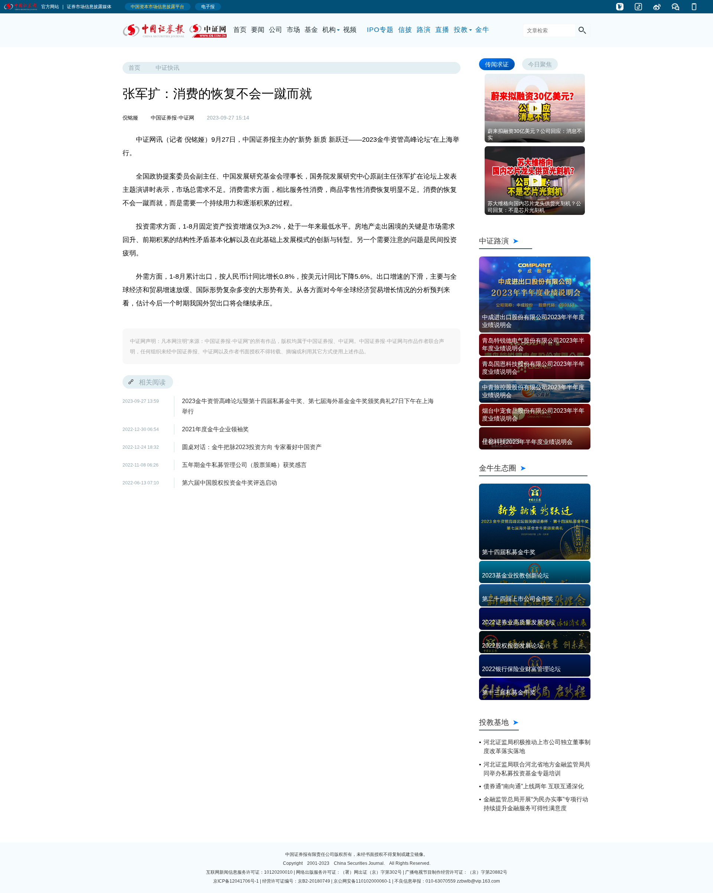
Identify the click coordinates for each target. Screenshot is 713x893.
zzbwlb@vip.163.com (478, 881)
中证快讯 (167, 68)
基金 (311, 29)
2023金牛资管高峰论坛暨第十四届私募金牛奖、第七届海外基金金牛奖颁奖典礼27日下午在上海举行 (308, 406)
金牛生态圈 (533, 468)
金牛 (482, 29)
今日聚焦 (540, 64)
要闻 (257, 29)
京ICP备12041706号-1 (236, 881)
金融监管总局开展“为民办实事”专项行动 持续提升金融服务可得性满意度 (536, 803)
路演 (424, 29)
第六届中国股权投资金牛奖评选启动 (229, 483)
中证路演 (505, 241)
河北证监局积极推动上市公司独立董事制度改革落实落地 (537, 746)
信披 (405, 29)
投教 (461, 29)
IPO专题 (380, 29)
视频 (349, 29)
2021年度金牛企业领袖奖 (215, 429)
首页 (240, 29)
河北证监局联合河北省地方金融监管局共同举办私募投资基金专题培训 (537, 768)
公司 (275, 29)
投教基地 (494, 722)
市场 (293, 29)
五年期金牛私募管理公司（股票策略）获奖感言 (244, 465)
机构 (329, 29)
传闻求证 (497, 64)
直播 (442, 29)
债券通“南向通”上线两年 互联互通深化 (534, 786)
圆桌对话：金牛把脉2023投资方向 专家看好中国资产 (252, 447)
